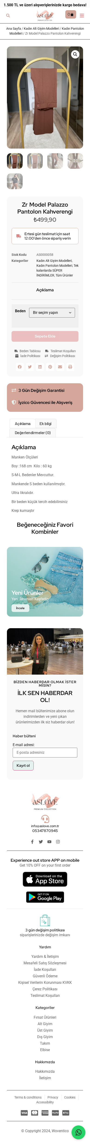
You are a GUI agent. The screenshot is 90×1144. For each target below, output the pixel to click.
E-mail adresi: (24, 745)
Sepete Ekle (45, 336)
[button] (8, 15)
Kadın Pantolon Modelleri (54, 265)
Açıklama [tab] (22, 423)
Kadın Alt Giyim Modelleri (41, 28)
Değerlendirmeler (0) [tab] (33, 432)
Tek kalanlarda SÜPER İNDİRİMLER (57, 270)
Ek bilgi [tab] (45, 423)
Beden (20, 311)
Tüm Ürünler (64, 275)
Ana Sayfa (13, 28)
